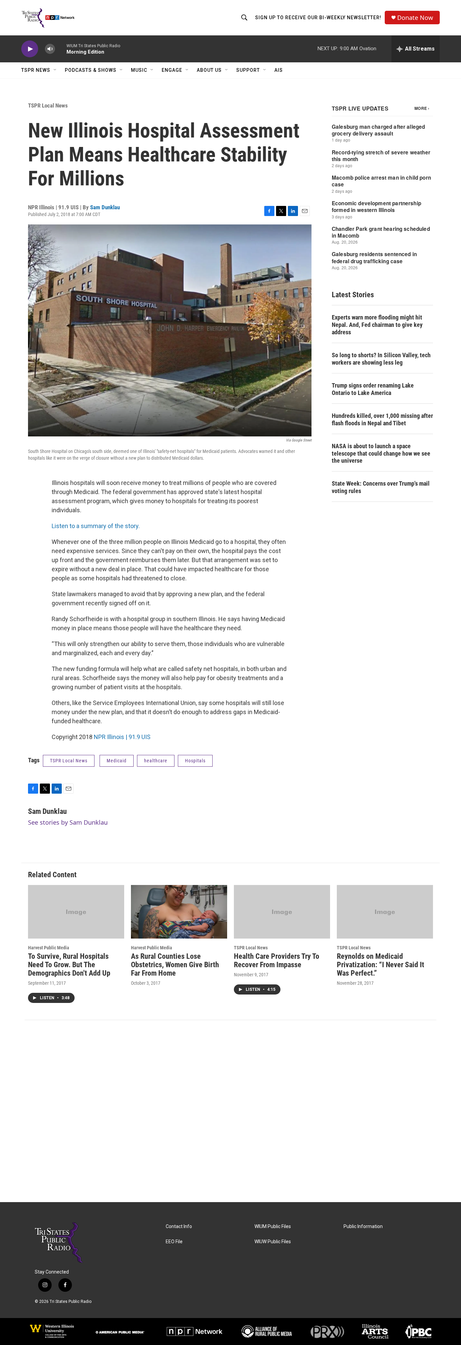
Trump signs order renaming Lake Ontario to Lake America (373, 389)
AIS (278, 70)
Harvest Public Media (48, 947)
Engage (172, 70)
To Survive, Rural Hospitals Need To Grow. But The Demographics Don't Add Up (69, 964)
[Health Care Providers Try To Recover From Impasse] (282, 912)
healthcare (155, 760)
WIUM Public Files (272, 1226)
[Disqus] (230, 1111)
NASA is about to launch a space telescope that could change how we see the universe (381, 453)
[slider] (61, 48)
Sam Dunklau (105, 207)
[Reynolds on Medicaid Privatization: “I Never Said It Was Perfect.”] (385, 912)
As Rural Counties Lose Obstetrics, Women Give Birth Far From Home (175, 964)
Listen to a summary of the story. (96, 525)
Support (248, 70)
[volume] (50, 49)
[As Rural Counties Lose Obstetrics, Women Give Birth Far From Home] (179, 912)
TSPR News (35, 70)
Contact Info (179, 1226)
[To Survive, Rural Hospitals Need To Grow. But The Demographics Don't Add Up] (76, 912)
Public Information (363, 1226)
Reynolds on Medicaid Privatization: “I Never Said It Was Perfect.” (380, 964)
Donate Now (415, 17)
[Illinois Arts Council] (375, 1331)
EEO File (174, 1241)
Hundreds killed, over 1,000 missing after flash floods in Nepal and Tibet (382, 419)
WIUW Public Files (272, 1241)
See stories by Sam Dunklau (68, 822)
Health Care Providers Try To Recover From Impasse (276, 960)
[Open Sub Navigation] (55, 70)
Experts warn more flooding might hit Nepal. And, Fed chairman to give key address (377, 325)
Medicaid (117, 760)
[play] (29, 49)
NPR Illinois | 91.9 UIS (122, 736)
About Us (209, 70)
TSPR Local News (48, 105)
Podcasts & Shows (90, 70)
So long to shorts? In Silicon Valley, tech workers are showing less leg (381, 358)
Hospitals (195, 760)
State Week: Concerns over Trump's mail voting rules (381, 487)
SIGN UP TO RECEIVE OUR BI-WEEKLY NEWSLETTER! (318, 17)
